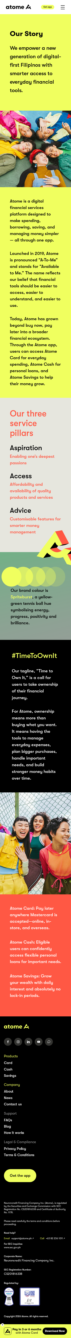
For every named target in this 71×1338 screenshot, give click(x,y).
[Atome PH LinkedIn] (28, 1042)
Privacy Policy (15, 1149)
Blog (7, 1126)
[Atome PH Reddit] (49, 1042)
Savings (10, 1076)
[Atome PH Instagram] (18, 1042)
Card (8, 1063)
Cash (8, 1069)
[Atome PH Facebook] (8, 1042)
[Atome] (35, 1026)
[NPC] (9, 1296)
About (8, 1091)
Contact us (13, 1104)
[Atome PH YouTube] (39, 1042)
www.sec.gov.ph (12, 1247)
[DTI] (30, 1296)
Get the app (20, 1175)
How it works (14, 1133)
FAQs (8, 1120)
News (8, 1098)
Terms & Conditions (19, 1155)
